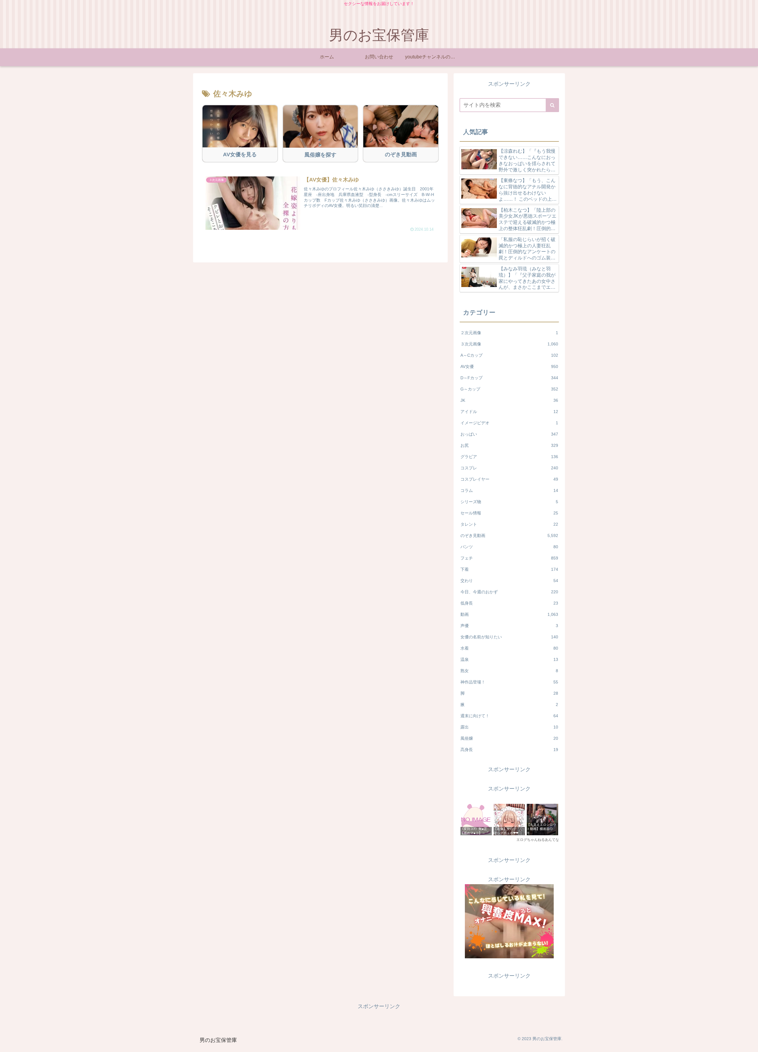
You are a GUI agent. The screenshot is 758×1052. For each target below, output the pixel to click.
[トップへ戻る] (749, 1043)
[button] (552, 105)
